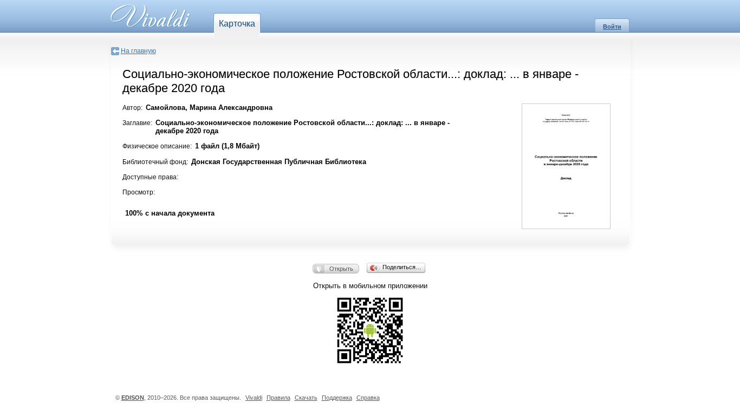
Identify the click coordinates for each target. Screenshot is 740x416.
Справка (368, 397)
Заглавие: (137, 123)
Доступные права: (150, 177)
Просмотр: (138, 192)
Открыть (341, 268)
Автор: (132, 108)
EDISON (132, 397)
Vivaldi (253, 397)
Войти (612, 26)
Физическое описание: (157, 146)
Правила (278, 397)
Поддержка (337, 397)
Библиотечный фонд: (155, 162)
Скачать (306, 397)
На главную (138, 51)
